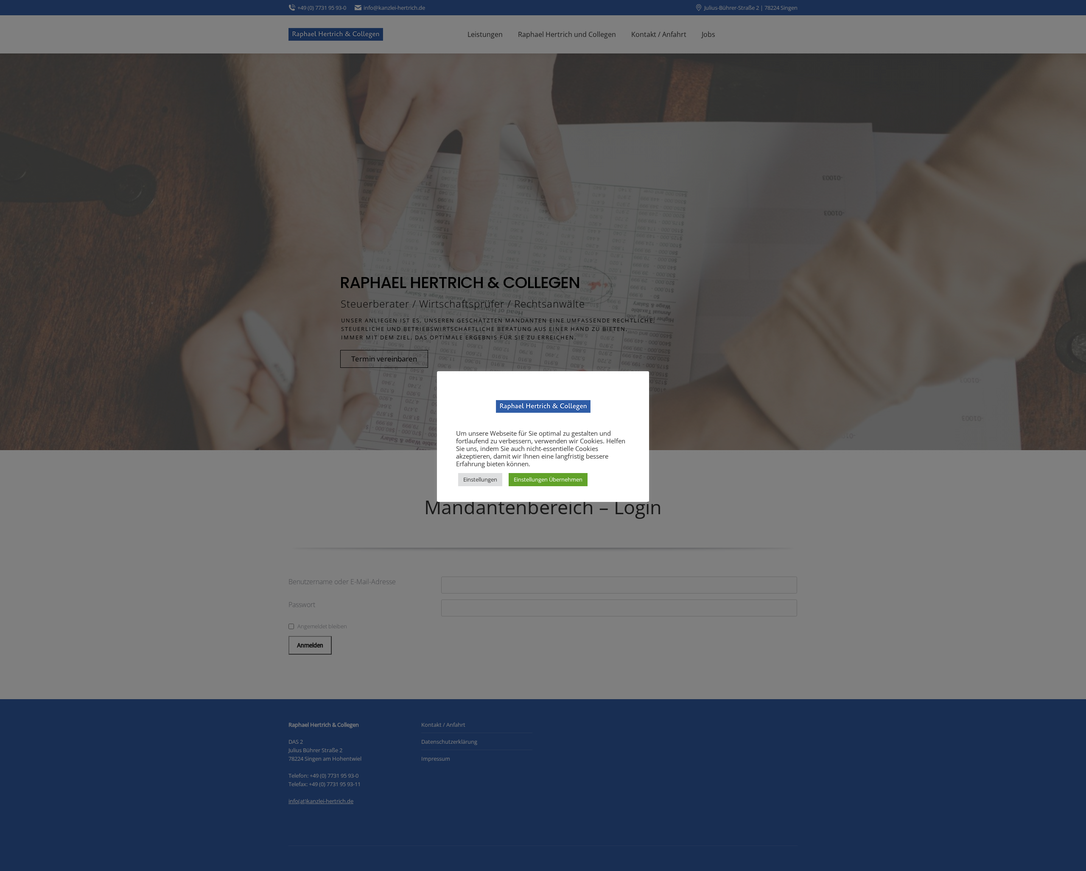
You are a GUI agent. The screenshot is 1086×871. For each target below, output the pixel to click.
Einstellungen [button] (480, 479)
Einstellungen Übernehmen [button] (548, 479)
